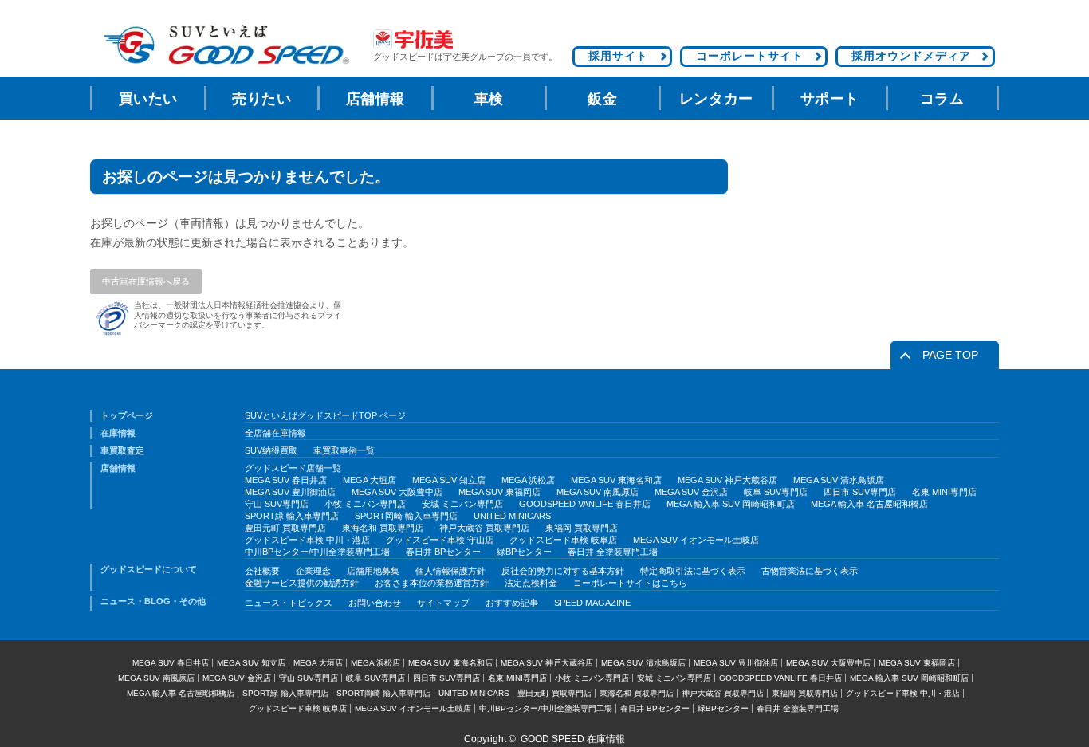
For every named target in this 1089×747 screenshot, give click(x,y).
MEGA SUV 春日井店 (286, 480)
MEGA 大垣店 (369, 480)
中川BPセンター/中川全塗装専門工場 (317, 551)
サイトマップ (443, 602)
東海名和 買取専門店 (382, 528)
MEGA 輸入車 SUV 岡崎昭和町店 (730, 504)
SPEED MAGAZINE (592, 602)
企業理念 (313, 571)
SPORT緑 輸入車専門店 (292, 516)
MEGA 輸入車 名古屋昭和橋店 (869, 504)
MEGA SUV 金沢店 (691, 492)
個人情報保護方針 (450, 571)
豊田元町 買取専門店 (285, 528)
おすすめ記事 (512, 602)
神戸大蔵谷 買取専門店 (484, 528)
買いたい (148, 99)
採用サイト (618, 55)
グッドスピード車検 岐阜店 (563, 540)
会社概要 (262, 571)
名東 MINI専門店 (944, 492)
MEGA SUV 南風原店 (597, 492)
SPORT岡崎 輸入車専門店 (406, 516)
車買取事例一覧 (344, 450)
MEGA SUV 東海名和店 (616, 480)
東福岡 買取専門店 (581, 528)
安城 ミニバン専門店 (462, 504)
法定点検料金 (531, 583)
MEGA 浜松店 (528, 480)
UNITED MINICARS (512, 516)
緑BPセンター (524, 551)
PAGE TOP (950, 354)
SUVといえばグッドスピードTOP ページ (325, 415)
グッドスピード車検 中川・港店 (307, 540)
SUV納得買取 (271, 450)
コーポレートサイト (750, 55)
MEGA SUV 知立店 (449, 480)
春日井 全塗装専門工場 (613, 551)
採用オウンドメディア (911, 55)
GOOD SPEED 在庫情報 (573, 739)
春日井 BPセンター (443, 551)
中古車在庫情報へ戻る (146, 281)
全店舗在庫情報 (275, 433)
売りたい (261, 99)
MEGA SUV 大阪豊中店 (397, 492)
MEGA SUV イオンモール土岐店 (696, 540)
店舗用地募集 (373, 571)
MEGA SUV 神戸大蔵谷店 (727, 480)
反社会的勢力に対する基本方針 (562, 571)
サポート (829, 99)
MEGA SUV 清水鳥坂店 (838, 480)
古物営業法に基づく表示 (809, 571)
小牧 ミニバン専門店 (365, 504)
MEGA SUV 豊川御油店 (290, 492)
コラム (942, 99)
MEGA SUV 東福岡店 (499, 492)
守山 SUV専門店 (277, 504)
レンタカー (716, 99)
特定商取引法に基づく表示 (692, 571)
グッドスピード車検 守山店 (439, 540)
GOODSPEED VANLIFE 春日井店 (585, 504)
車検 (489, 99)
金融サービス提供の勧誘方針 (302, 583)
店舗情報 (375, 99)
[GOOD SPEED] (225, 45)
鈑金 (602, 99)
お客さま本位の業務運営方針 (432, 583)
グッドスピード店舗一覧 (293, 468)
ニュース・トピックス (288, 602)
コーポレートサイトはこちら (630, 583)
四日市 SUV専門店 (860, 492)
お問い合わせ (374, 602)
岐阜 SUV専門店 (776, 492)
